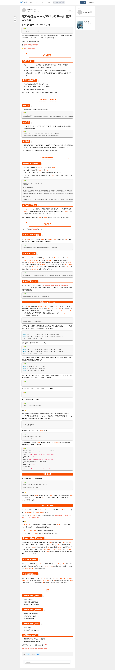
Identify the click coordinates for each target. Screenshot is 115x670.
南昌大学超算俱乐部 (29, 48)
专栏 (37, 2)
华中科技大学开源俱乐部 (31, 45)
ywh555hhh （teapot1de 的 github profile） (35, 648)
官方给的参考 (34, 229)
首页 (31, 2)
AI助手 (43, 2)
